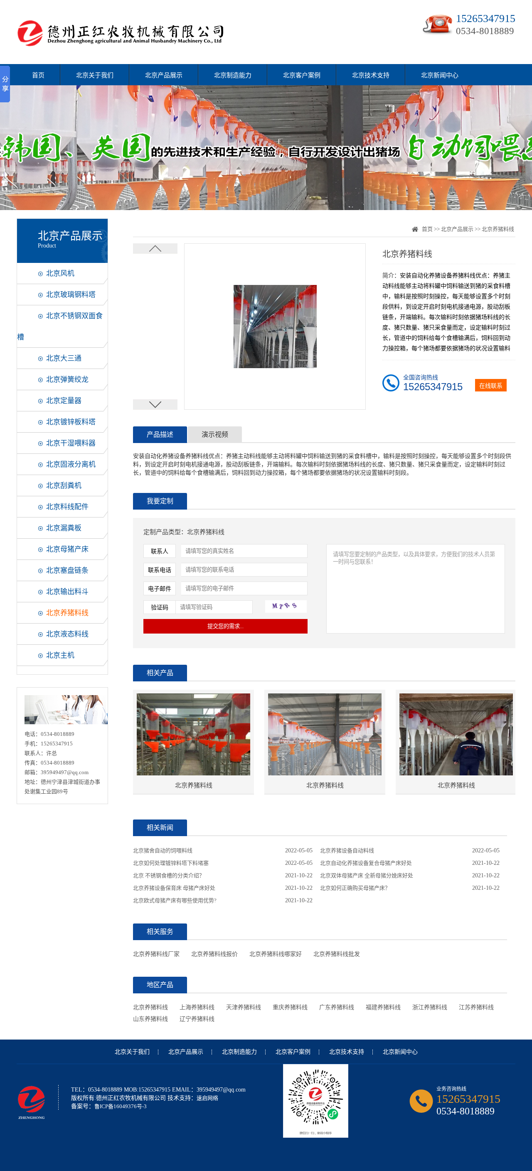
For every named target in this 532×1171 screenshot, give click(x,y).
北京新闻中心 (439, 75)
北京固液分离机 (71, 464)
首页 (38, 75)
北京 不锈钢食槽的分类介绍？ (168, 875)
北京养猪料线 (67, 613)
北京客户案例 (301, 75)
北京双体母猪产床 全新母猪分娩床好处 (366, 875)
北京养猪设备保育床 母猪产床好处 (174, 888)
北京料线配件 (67, 507)
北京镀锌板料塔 (71, 422)
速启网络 (207, 1098)
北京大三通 (63, 358)
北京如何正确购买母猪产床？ (355, 888)
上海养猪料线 (197, 1007)
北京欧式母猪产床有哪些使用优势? (175, 900)
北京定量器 (63, 401)
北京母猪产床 (67, 549)
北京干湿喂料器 (71, 443)
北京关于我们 (94, 75)
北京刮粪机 (63, 486)
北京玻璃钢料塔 (71, 295)
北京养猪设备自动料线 (347, 850)
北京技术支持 (370, 75)
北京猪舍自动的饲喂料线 (162, 850)
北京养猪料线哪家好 (275, 954)
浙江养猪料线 (429, 1007)
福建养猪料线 (383, 1007)
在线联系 (490, 386)
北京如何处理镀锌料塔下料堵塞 (171, 863)
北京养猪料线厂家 (156, 954)
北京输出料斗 (67, 592)
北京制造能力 (232, 75)
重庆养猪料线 (290, 1007)
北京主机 (60, 655)
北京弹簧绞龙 (67, 380)
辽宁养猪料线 (197, 1019)
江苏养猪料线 (476, 1007)
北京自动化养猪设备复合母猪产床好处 (366, 863)
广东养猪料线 (336, 1007)
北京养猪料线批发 (336, 954)
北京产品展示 (163, 75)
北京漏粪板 (63, 528)
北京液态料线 (67, 634)
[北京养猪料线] (193, 735)
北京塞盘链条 (67, 570)
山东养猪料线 (150, 1019)
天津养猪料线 (243, 1007)
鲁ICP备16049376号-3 (120, 1106)
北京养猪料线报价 (214, 954)
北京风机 (60, 273)
